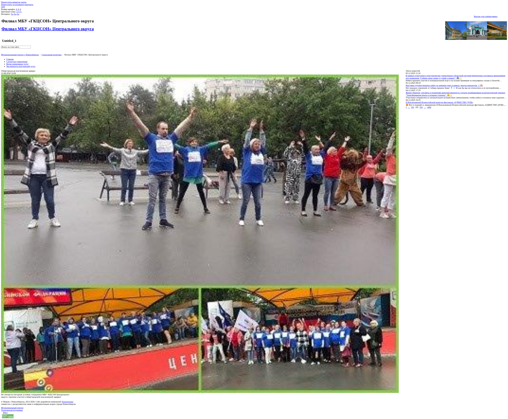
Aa (12, 14)
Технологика (67, 402)
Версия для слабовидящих (486, 16)
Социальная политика (52, 55)
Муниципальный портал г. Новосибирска (20, 55)
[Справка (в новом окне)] (2, 52)
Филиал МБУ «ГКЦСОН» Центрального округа (47, 27)
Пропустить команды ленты (13, 2)
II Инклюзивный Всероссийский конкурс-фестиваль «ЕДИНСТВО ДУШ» (439, 102)
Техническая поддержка (12, 410)
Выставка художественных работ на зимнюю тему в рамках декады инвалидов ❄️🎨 (444, 85)
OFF (3, 7)
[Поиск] (2, 49)
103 (421, 107)
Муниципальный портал (12, 408)
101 (412, 107)
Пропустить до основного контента (17, 4)
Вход (5, 412)
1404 (429, 107)
